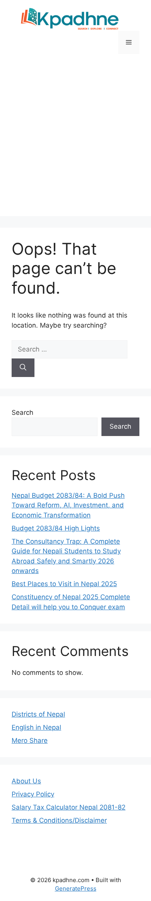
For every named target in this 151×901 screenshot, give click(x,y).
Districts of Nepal (38, 714)
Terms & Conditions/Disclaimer (59, 820)
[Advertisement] (75, 141)
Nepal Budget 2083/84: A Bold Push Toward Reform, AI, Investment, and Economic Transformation (68, 505)
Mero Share (30, 740)
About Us (26, 781)
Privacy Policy (33, 794)
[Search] (23, 367)
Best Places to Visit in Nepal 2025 (64, 584)
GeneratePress (75, 888)
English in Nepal (36, 727)
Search (22, 412)
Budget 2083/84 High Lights (56, 528)
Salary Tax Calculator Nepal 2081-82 (68, 807)
